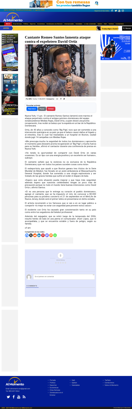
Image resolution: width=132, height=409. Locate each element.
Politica (52, 383)
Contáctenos (120, 24)
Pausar (42, 109)
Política (26, 24)
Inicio (8, 24)
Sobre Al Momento (111, 385)
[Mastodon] (47, 235)
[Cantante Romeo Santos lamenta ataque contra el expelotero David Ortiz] (60, 70)
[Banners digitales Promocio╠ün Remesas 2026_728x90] (66, 3)
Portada (53, 380)
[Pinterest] (43, 235)
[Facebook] (27, 235)
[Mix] (51, 235)
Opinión (100, 24)
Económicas (41, 24)
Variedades (79, 24)
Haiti (73, 380)
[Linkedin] (39, 235)
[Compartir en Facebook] (59, 99)
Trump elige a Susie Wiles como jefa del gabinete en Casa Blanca (101, 29)
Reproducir (32, 109)
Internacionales (69, 24)
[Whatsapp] (55, 235)
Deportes (33, 24)
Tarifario (111, 24)
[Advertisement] (10, 149)
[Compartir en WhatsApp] (56, 99)
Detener (51, 109)
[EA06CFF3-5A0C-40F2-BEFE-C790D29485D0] (10, 94)
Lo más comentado (90, 24)
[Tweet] (63, 99)
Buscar (128, 28)
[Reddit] (35, 235)
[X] (31, 235)
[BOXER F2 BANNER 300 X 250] (116, 47)
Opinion (74, 383)
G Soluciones (126, 407)
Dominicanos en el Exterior (55, 24)
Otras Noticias (17, 24)
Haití (105, 24)
